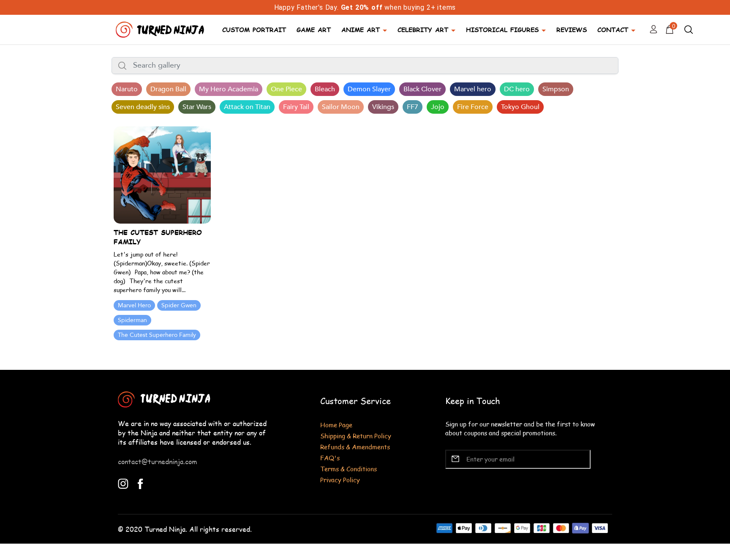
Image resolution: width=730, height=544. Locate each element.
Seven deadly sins (143, 107)
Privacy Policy (340, 479)
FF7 (412, 107)
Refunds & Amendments (355, 446)
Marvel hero (472, 89)
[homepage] (161, 28)
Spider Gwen (178, 305)
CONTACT (612, 29)
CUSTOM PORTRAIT (254, 29)
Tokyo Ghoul (520, 107)
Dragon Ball (168, 89)
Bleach (325, 89)
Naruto (127, 89)
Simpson (555, 89)
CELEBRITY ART (423, 29)
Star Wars (196, 107)
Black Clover (422, 89)
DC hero (517, 89)
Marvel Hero (134, 305)
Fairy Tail (296, 107)
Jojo (437, 107)
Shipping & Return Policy (355, 435)
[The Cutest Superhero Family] (162, 174)
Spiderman (132, 320)
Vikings (383, 107)
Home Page (336, 424)
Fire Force (472, 107)
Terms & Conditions (348, 468)
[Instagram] (123, 483)
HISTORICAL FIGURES (502, 29)
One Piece (286, 89)
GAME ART (314, 29)
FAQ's (330, 457)
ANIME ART (360, 29)
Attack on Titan (247, 107)
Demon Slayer (369, 89)
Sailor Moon (341, 107)
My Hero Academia (228, 89)
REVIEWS (571, 29)
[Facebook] (140, 483)
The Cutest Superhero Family (157, 335)
